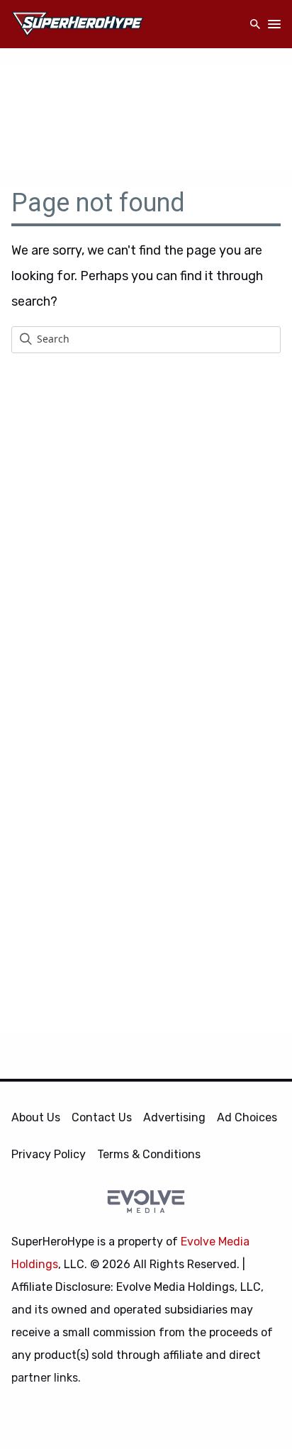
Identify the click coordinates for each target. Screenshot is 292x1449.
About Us (35, 1117)
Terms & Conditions (149, 1154)
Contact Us (102, 1117)
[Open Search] (255, 24)
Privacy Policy (48, 1154)
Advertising (174, 1117)
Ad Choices (247, 1117)
